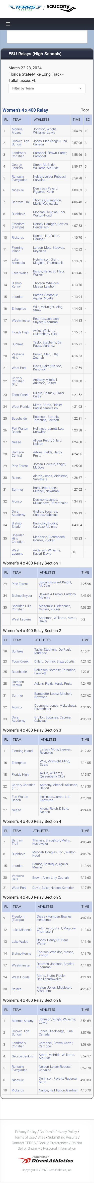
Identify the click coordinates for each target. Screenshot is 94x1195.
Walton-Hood (42, 215)
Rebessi (60, 176)
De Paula (65, 649)
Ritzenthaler (59, 503)
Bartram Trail (21, 202)
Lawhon (49, 286)
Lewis (51, 132)
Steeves (58, 247)
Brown (52, 153)
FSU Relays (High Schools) (35, 54)
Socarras (52, 717)
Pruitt (37, 455)
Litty (54, 354)
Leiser (48, 176)
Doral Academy (18, 513)
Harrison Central (18, 453)
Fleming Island (17, 249)
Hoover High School (20, 142)
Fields (48, 452)
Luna (63, 141)
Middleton (60, 476)
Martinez (48, 346)
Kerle (50, 192)
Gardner (38, 239)
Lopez (54, 694)
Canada (38, 144)
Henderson (41, 227)
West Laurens (17, 551)
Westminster (21, 320)
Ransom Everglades (19, 178)
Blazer (59, 393)
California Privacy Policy (58, 1132)
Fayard (58, 1078)
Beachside (19, 418)
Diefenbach (56, 537)
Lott (61, 428)
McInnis (51, 526)
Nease (16, 442)
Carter (62, 153)
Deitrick (48, 393)
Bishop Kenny (17, 284)
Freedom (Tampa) (18, 225)
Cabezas (51, 515)
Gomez (38, 540)
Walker (38, 274)
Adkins (39, 683)
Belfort (51, 383)
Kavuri (37, 553)
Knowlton (39, 432)
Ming (58, 307)
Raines (17, 478)
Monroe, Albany (17, 130)
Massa (38, 286)
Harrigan (50, 224)
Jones (47, 476)
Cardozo (39, 526)
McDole (38, 467)
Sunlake (17, 344)
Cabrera (38, 515)
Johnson (56, 964)
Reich (47, 440)
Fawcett (53, 420)
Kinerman (51, 322)
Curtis (37, 396)
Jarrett (52, 428)
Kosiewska (50, 203)
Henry (47, 271)
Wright (57, 1019)
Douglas (52, 212)
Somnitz (55, 670)
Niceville (18, 190)
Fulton (54, 236)
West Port (19, 368)
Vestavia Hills (18, 355)
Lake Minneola (18, 261)
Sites (41, 1137)
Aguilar (38, 298)
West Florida (21, 406)
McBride (53, 168)
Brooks (58, 594)
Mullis (37, 203)
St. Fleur (58, 271)
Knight (60, 464)
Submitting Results (62, 1137)
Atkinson (39, 383)
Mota (47, 247)
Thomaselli (55, 263)
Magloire (39, 263)
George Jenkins (17, 166)
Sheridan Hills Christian (18, 538)
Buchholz (18, 214)
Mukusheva (41, 503)
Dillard (56, 440)
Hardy (58, 452)
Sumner (17, 489)
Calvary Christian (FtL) (18, 381)
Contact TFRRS (24, 1143)
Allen (46, 354)
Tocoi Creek (20, 395)
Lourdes (17, 297)
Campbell (40, 156)
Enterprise (19, 308)
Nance (43, 1090)
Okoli (54, 334)
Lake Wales (20, 273)
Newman (52, 491)
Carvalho (39, 180)
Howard (49, 464)
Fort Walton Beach (20, 430)
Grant (58, 928)
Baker (46, 366)
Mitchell (38, 491)
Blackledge (51, 141)
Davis (47, 553)
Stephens (50, 649)
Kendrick (39, 369)
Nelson (56, 366)
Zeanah (38, 357)
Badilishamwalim (45, 408)
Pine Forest (20, 466)
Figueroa (39, 192)
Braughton (53, 840)
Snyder (38, 322)
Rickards (18, 237)
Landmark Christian (19, 154)
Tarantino (39, 420)
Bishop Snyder (17, 524)
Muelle (48, 298)
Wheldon (56, 952)
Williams (39, 132)
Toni (62, 212)
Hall (46, 236)
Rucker (49, 540)
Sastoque (50, 864)
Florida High (20, 332)
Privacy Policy (26, 1132)
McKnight (47, 307)
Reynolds (39, 251)
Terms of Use (25, 1137)
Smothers (40, 479)
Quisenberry (41, 334)
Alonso (17, 501)
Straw (37, 310)
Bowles (62, 224)
